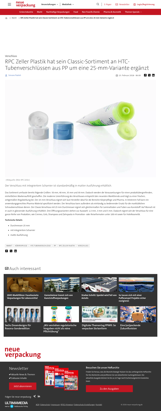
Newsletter (124, 4)
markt (9, 246)
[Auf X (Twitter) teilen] (150, 75)
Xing (35, 396)
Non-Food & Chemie (91, 12)
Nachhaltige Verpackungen (58, 12)
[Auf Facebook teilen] (146, 75)
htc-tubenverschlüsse (40, 246)
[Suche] (97, 4)
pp (55, 246)
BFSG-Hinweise (67, 404)
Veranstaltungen (48, 4)
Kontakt (99, 404)
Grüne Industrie (26, 12)
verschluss (83, 246)
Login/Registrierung (146, 4)
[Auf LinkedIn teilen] (154, 75)
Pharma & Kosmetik (112, 12)
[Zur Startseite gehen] (25, 4)
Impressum (55, 404)
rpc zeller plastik (67, 246)
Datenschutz (45, 404)
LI (39, 396)
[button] (9, 319)
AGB (37, 404)
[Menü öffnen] (9, 4)
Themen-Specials (132, 12)
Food (76, 12)
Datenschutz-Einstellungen (84, 404)
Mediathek (66, 4)
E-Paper (107, 4)
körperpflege (21, 246)
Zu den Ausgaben (109, 388)
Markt (39, 12)
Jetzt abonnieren (23, 386)
